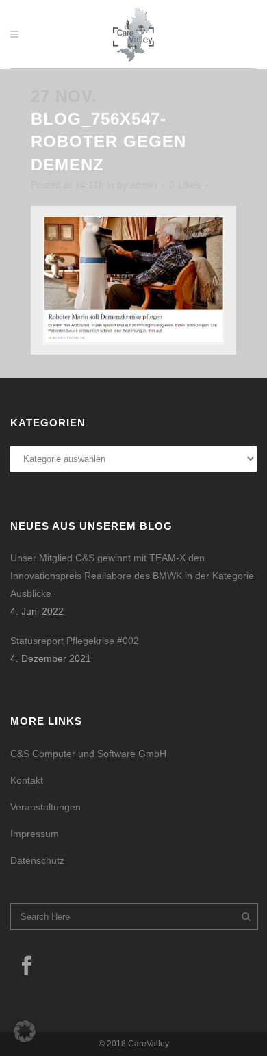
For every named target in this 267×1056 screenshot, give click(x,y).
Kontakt (26, 780)
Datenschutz (37, 860)
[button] (24, 1031)
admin (143, 184)
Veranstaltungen (45, 806)
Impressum (34, 833)
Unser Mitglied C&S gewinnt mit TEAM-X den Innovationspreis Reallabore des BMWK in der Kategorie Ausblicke (132, 575)
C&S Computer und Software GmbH (88, 753)
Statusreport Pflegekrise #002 (74, 640)
